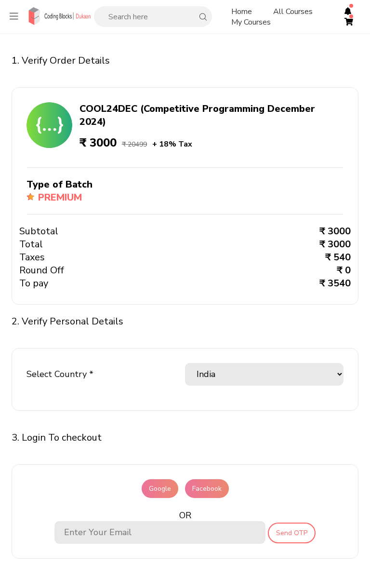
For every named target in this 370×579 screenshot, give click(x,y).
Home (241, 11)
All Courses (293, 11)
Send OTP (291, 533)
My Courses (251, 22)
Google (160, 488)
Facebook (207, 488)
